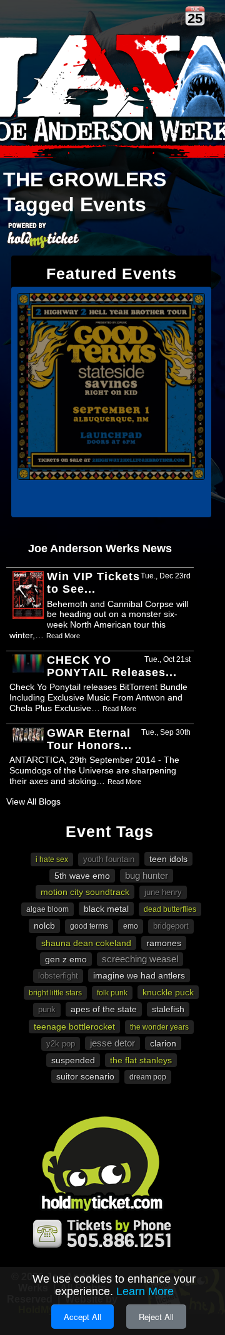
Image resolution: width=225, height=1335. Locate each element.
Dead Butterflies (170, 909)
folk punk (112, 992)
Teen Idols (168, 859)
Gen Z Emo (66, 959)
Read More (63, 635)
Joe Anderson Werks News (100, 548)
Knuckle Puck (168, 992)
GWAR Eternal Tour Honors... (89, 739)
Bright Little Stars (55, 992)
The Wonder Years (159, 1027)
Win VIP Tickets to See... (93, 582)
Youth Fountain (108, 859)
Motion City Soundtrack (85, 892)
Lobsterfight (58, 975)
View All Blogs (33, 801)
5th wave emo (82, 876)
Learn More (145, 1291)
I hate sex (52, 859)
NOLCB (44, 926)
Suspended (73, 1060)
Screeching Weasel (140, 959)
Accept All (82, 1317)
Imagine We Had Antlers (139, 975)
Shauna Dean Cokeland (86, 943)
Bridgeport (171, 926)
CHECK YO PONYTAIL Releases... (112, 666)
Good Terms (89, 926)
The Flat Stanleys (141, 1060)
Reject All (156, 1317)
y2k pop (60, 1043)
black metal (106, 909)
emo (130, 926)
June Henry (163, 892)
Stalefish (168, 1009)
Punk (47, 1009)
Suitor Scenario (85, 1076)
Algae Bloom (47, 909)
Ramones (163, 943)
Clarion (163, 1043)
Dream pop (147, 1077)
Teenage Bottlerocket (74, 1026)
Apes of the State (104, 1009)
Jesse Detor (112, 1043)
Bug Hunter (146, 875)
